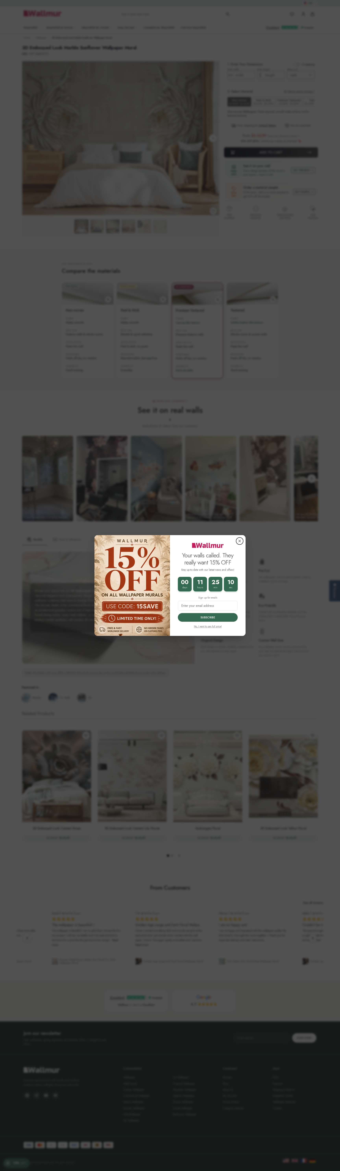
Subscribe (207, 617)
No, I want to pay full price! (208, 626)
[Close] (239, 541)
